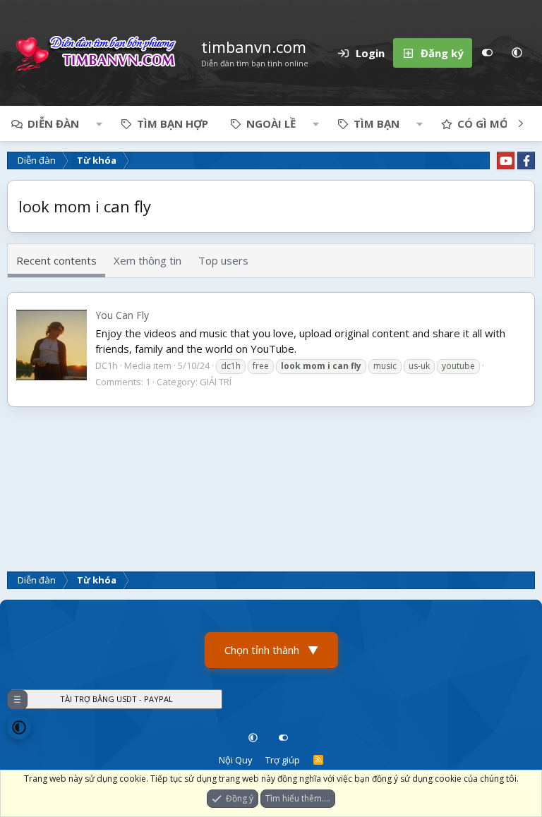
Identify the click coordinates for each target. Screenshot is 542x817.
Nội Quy (236, 760)
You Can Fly (122, 315)
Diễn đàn (53, 123)
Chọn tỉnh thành (271, 650)
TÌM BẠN (376, 123)
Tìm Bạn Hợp (172, 123)
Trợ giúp (282, 760)
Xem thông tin (147, 260)
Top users (223, 260)
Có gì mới (484, 123)
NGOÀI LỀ (271, 123)
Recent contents (56, 260)
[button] (516, 53)
